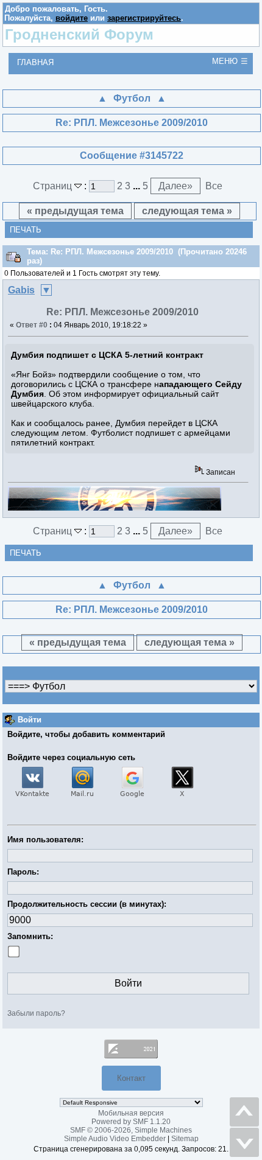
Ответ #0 (32, 325)
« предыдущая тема (75, 211)
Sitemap (185, 1138)
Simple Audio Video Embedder (115, 1138)
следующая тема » (187, 211)
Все (213, 186)
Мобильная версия (131, 1113)
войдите (71, 18)
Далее (175, 186)
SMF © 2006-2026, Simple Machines (131, 1130)
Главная (35, 62)
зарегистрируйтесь (144, 18)
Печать (25, 229)
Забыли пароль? (36, 1013)
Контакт (131, 1078)
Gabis (21, 290)
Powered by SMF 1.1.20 (131, 1121)
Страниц (53, 186)
